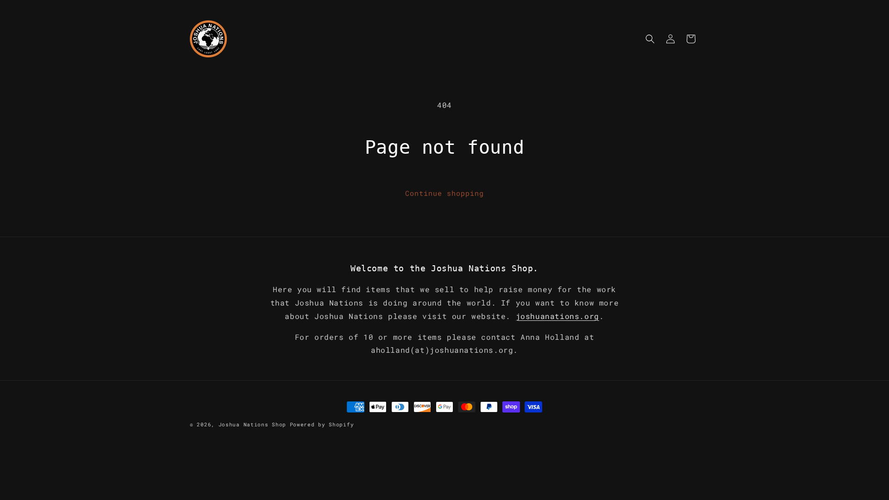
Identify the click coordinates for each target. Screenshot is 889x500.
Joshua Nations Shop (252, 424)
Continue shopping (444, 193)
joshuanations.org (557, 316)
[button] (650, 39)
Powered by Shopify (322, 424)
